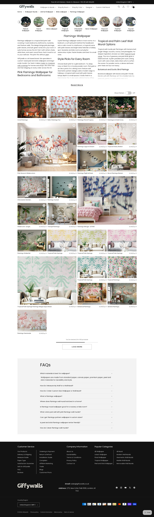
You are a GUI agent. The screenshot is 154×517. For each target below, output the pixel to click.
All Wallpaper (99, 451)
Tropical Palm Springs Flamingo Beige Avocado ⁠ (85, 253)
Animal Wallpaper (46, 12)
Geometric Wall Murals (125, 457)
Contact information (46, 512)
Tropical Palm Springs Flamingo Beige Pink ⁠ (115, 253)
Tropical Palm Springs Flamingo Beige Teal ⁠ (85, 280)
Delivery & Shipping (24, 454)
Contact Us (71, 463)
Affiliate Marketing (46, 463)
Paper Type (21, 460)
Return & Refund (45, 454)
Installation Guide (45, 457)
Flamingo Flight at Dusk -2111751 (85, 173)
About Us (70, 451)
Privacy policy (34, 512)
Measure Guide (22, 457)
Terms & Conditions (74, 457)
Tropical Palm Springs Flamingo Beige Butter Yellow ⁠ (55, 253)
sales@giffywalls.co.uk (77, 484)
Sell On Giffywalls (23, 466)
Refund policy (58, 512)
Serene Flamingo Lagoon (113, 307)
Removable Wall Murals (125, 463)
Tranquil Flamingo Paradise (54, 227)
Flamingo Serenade (24, 333)
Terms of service (69, 512)
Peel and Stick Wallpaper (104, 463)
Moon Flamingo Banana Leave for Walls (116, 173)
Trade (41, 466)
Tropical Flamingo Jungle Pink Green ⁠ (114, 280)
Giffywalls (25, 512)
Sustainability (71, 454)
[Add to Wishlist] (44, 98)
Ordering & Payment (47, 451)
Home (19, 12)
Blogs (41, 469)
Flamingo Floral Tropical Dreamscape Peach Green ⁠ (86, 120)
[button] (48, 7)
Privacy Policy (71, 460)
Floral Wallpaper (100, 457)
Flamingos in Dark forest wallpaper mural (116, 120)
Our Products (22, 451)
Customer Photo (45, 472)
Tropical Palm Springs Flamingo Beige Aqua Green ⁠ (34, 307)
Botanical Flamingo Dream (84, 307)
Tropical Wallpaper (101, 460)
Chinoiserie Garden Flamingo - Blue (24, 200)
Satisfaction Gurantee (25, 463)
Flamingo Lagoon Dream (86, 147)
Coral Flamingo (22, 120)
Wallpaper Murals (31, 12)
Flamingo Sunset (53, 200)
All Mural (120, 451)
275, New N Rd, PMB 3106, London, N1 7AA (77, 489)
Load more (77, 347)
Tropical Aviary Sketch (115, 147)
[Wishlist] (128, 7)
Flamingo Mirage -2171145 (86, 227)
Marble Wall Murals (123, 460)
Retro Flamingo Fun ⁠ (54, 120)
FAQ (18, 469)
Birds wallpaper (61, 12)
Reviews (20, 472)
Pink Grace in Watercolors (26, 173)
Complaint (43, 460)
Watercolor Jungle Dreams (23, 227)
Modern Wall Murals (124, 454)
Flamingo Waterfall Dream (23, 253)
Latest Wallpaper (101, 454)
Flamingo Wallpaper (77, 12)
